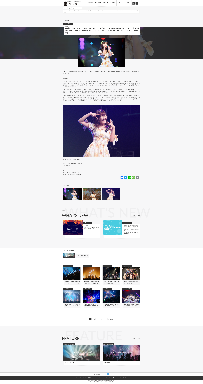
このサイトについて (102, 378)
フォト (120, 3)
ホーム (65, 8)
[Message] (133, 177)
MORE (134, 215)
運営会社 (111, 378)
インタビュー (113, 3)
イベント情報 (98, 3)
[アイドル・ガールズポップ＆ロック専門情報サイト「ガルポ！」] (71, 4)
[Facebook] (122, 177)
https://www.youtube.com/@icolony (72, 174)
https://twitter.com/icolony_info (71, 172)
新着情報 (90, 3)
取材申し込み (91, 378)
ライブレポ (105, 3)
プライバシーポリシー (121, 378)
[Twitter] (125, 177)
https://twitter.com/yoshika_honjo (71, 159)
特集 (127, 3)
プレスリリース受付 (81, 378)
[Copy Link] (137, 177)
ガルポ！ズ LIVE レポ (77, 8)
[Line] (129, 177)
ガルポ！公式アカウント (100, 374)
